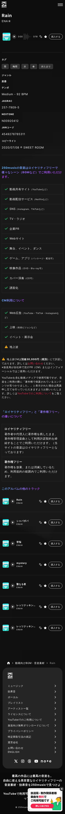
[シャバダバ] (6, 522)
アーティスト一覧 (18, 708)
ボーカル (13, 697)
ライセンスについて (19, 714)
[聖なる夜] (6, 586)
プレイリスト (15, 702)
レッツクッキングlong (26, 626)
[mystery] (6, 564)
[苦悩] (6, 543)
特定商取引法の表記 (19, 736)
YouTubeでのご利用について (34, 393)
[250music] (4, 5)
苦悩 (18, 542)
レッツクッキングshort (26, 605)
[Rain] (6, 501)
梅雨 (15, 66)
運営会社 (13, 742)
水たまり (46, 66)
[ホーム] (8, 663)
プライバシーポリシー (21, 730)
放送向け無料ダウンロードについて (28, 725)
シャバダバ (22, 520)
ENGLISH (13, 751)
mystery (21, 563)
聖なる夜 (21, 584)
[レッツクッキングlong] (6, 628)
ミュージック (15, 685)
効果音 (12, 691)
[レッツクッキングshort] (6, 607)
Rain (19, 499)
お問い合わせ (35, 363)
